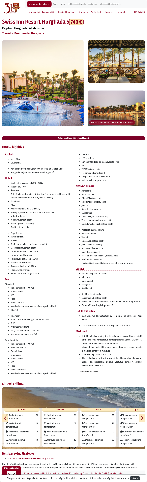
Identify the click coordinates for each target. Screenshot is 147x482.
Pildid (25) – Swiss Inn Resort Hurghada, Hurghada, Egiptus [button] (112, 123)
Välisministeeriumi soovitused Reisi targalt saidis (31, 458)
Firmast (86, 473)
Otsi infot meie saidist (112, 473)
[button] (43, 83)
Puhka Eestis (96, 12)
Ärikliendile (96, 473)
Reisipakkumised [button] (66, 12)
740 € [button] (76, 22)
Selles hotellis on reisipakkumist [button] (73, 138)
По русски (139, 12)
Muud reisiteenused (33, 473)
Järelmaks (121, 12)
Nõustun (135, 478)
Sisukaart (55, 473)
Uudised (64, 473)
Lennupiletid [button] (48, 12)
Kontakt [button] (109, 12)
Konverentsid (59, 4)
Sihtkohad (83, 12)
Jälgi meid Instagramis (110, 4)
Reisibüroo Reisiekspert (39, 4)
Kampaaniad (34, 12)
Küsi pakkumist (11, 468)
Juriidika (47, 473)
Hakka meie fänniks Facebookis (82, 4)
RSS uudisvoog (75, 473)
